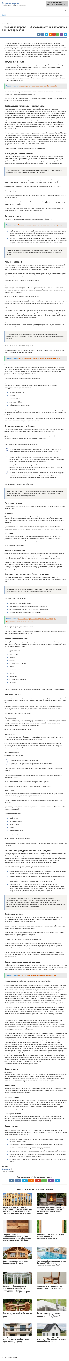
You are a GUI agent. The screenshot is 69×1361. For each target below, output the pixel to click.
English (4, 15)
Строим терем (10, 3)
